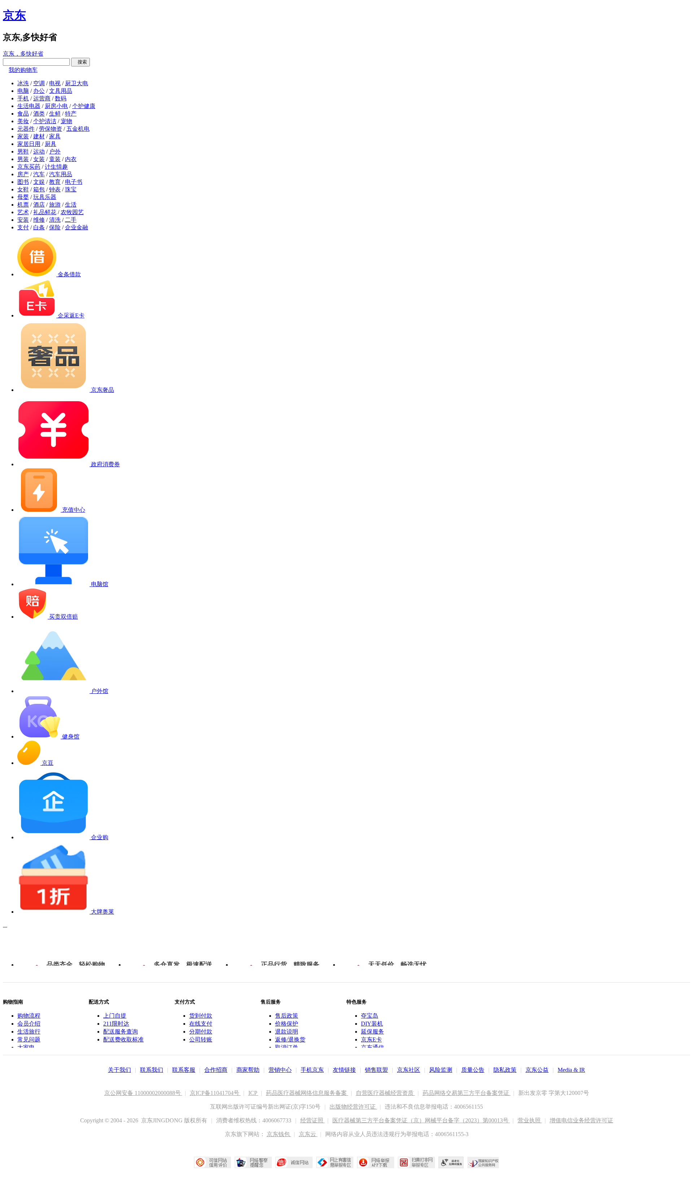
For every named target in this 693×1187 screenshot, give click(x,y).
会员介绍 (28, 1024)
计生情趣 (56, 167)
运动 (39, 151)
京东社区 (408, 1070)
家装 (23, 136)
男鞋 (23, 151)
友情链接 (344, 1070)
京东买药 (28, 167)
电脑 (23, 91)
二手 (71, 220)
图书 (23, 182)
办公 (39, 91)
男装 (23, 159)
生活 (71, 205)
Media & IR (571, 1070)
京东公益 (537, 1070)
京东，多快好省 (23, 54)
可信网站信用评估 (212, 1162)
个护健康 (83, 106)
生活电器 (28, 106)
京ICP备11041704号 (215, 1093)
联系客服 (183, 1070)
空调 (39, 83)
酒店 (39, 205)
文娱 (39, 182)
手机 (23, 98)
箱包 (39, 189)
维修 (39, 220)
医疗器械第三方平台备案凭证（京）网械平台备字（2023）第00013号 (421, 1120)
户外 (55, 151)
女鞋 (23, 189)
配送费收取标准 (123, 1039)
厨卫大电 (76, 83)
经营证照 (312, 1120)
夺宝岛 (369, 1016)
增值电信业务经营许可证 (581, 1120)
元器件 (26, 129)
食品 (23, 114)
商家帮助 (248, 1070)
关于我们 (119, 1070)
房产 (23, 174)
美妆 (23, 121)
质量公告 (472, 1070)
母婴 (23, 197)
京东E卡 (371, 1039)
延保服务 (372, 1031)
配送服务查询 (120, 1031)
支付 (23, 227)
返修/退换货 (290, 1039)
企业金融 (76, 227)
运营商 (42, 98)
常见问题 (28, 1039)
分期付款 (200, 1031)
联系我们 (151, 1070)
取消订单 (286, 1047)
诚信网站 (294, 1162)
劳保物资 (50, 129)
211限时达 (116, 1024)
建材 (39, 136)
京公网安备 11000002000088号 (143, 1093)
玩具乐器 (44, 197)
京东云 (308, 1134)
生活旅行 (28, 1031)
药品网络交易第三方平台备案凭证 (467, 1093)
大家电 (26, 1047)
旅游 (55, 205)
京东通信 (372, 1047)
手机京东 (312, 1070)
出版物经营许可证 (353, 1107)
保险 (55, 227)
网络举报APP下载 (375, 1162)
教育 (55, 182)
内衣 (71, 159)
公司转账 (200, 1039)
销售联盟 (376, 1070)
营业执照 (530, 1120)
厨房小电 (56, 106)
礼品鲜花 (44, 212)
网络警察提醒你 (253, 1162)
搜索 (80, 62)
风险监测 (440, 1070)
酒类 (39, 114)
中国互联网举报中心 (334, 1162)
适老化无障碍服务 (451, 1162)
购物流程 (28, 1016)
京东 (14, 15)
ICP (253, 1093)
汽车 (39, 174)
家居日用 (28, 144)
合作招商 (215, 1070)
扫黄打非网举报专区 (416, 1162)
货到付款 (200, 1016)
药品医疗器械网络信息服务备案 (307, 1093)
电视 (55, 83)
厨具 (50, 144)
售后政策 (286, 1016)
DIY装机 (372, 1024)
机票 (23, 205)
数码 (60, 98)
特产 (71, 114)
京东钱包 (279, 1134)
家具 (55, 136)
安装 (23, 220)
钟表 (55, 189)
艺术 (23, 212)
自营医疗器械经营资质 (385, 1093)
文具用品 (60, 91)
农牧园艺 (72, 212)
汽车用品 (60, 174)
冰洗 (23, 83)
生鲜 (55, 114)
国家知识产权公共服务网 (483, 1162)
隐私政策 (505, 1070)
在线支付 (200, 1024)
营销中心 (280, 1070)
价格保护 (286, 1024)
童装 (55, 159)
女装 (39, 159)
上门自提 (114, 1016)
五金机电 (78, 129)
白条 (39, 227)
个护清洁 (44, 121)
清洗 (55, 220)
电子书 (73, 182)
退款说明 (286, 1031)
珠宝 (71, 189)
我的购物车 (23, 70)
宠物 (66, 121)
